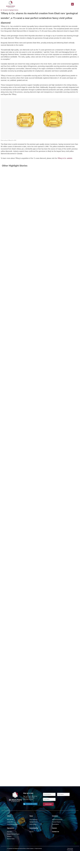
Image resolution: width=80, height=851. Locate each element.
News (31, 816)
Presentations (55, 824)
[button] (72, 4)
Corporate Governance (12, 824)
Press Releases (33, 819)
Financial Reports (56, 822)
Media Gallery (33, 824)
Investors (55, 816)
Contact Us (55, 831)
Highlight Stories (34, 822)
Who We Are (10, 819)
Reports (31, 831)
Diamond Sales (11, 838)
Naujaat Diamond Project (13, 834)
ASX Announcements (57, 819)
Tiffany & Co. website (65, 158)
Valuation (9, 836)
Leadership (10, 822)
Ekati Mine (9, 831)
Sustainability (34, 828)
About (9, 816)
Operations (10, 828)
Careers (54, 828)
